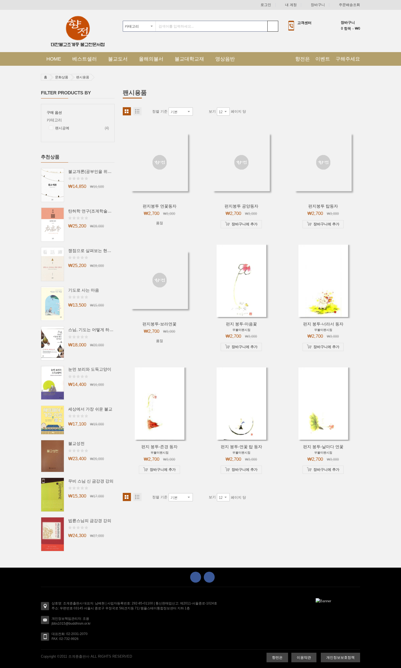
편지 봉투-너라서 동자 (323, 324)
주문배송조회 (349, 5)
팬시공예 (82, 128)
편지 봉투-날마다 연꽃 (323, 446)
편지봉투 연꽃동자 (159, 206)
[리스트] (137, 111)
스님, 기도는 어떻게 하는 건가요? (91, 329)
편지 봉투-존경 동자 (159, 446)
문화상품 (61, 77)
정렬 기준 (159, 111)
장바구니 (318, 5)
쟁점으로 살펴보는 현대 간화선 (91, 250)
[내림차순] (196, 112)
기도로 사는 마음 (83, 290)
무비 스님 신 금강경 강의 (90, 481)
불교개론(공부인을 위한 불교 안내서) (91, 171)
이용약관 (304, 657)
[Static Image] (323, 601)
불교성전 (76, 443)
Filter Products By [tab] (66, 92)
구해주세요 (348, 59)
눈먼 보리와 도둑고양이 (89, 369)
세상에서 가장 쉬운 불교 (90, 409)
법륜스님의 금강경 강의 (89, 520)
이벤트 (322, 59)
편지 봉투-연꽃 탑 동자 (241, 446)
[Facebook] (195, 577)
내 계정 (291, 5)
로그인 (266, 5)
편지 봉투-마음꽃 (241, 324)
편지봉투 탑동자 (323, 206)
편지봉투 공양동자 (241, 206)
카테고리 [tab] (54, 120)
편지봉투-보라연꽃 (159, 324)
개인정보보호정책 (340, 657)
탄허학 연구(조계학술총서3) (91, 211)
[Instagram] (209, 577)
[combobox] (200, 26)
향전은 (302, 59)
